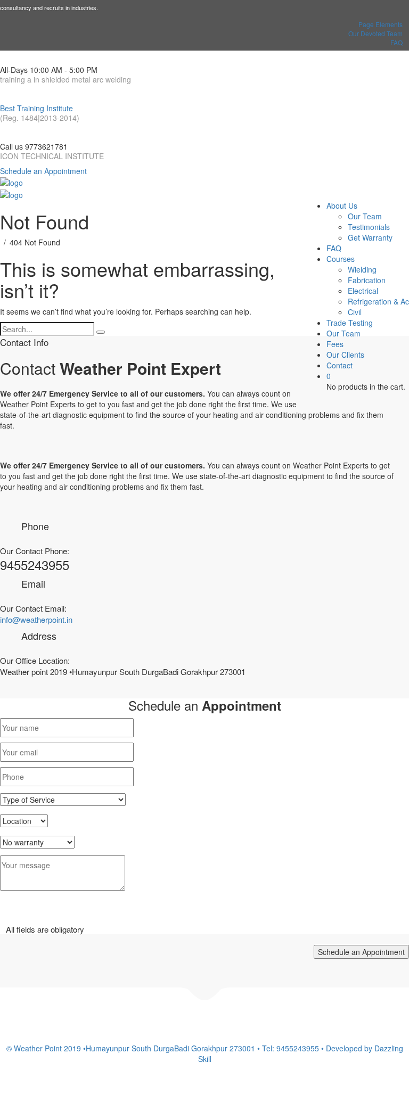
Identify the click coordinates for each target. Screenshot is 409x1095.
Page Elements (380, 24)
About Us (341, 205)
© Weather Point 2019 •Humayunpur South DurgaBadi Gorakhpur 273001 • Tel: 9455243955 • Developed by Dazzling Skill (204, 1053)
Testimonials (369, 226)
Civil (355, 312)
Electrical (363, 290)
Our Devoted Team (375, 33)
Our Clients (345, 354)
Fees (334, 344)
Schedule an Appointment (43, 171)
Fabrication (367, 280)
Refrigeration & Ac (378, 301)
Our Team (365, 216)
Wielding (362, 269)
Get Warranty (370, 237)
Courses (340, 258)
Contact (339, 365)
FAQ (396, 42)
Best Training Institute (36, 108)
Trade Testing (349, 322)
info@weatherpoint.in (36, 619)
